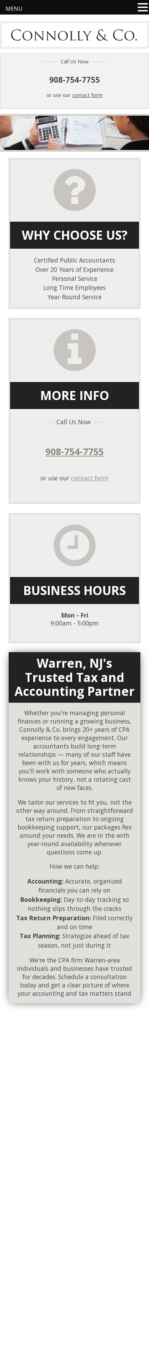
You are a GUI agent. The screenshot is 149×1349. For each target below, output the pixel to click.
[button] (143, 7)
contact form (87, 94)
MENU (14, 8)
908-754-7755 (74, 78)
